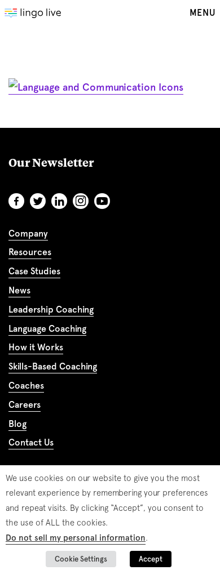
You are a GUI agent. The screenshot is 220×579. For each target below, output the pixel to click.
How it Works (35, 347)
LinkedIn (59, 201)
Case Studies (34, 271)
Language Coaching (47, 328)
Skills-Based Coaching (52, 366)
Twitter (38, 201)
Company (28, 233)
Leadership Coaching (51, 309)
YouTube (102, 201)
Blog (17, 423)
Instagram (81, 201)
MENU (202, 12)
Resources (29, 252)
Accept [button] (150, 559)
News (19, 290)
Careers (24, 404)
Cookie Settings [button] (81, 559)
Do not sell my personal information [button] (76, 538)
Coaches (26, 385)
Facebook (16, 201)
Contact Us (31, 442)
